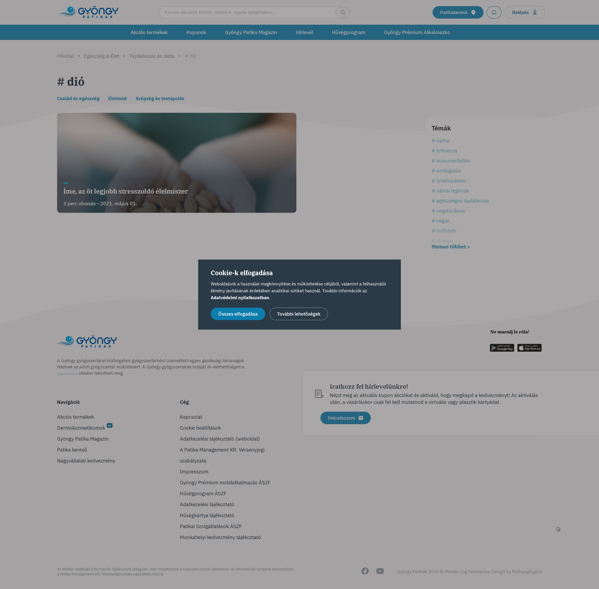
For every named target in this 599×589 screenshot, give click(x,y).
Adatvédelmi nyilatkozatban (240, 297)
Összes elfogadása (238, 314)
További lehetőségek (298, 314)
